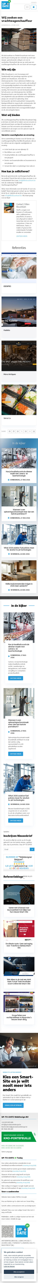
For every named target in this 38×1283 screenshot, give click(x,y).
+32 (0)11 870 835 (7, 1122)
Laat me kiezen (9, 1266)
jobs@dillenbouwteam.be (27, 180)
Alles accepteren (18, 1272)
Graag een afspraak (13, 1105)
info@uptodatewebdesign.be (11, 1124)
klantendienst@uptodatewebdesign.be (14, 1127)
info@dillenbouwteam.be (13, 195)
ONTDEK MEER (21, 236)
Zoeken (33, 2)
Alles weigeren (19, 1277)
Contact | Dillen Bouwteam (22, 205)
